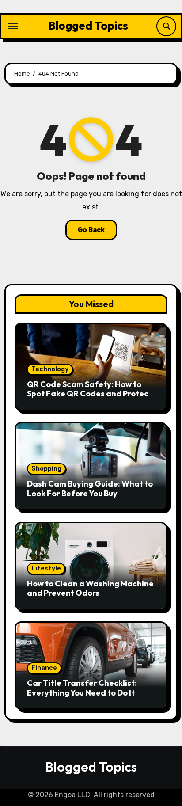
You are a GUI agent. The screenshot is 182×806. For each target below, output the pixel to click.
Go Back (91, 230)
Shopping (46, 468)
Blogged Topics (88, 25)
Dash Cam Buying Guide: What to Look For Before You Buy (90, 488)
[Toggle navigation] (13, 26)
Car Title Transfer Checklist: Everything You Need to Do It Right (82, 692)
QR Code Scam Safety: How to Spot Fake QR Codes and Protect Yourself (89, 393)
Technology (49, 369)
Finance (44, 668)
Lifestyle (46, 568)
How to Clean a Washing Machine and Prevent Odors (90, 588)
